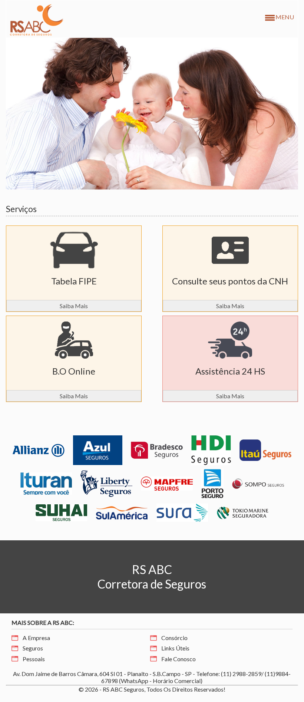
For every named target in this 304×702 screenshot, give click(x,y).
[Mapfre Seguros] (167, 482)
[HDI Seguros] (211, 449)
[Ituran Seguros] (46, 482)
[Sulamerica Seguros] (122, 511)
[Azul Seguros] (97, 449)
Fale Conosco (178, 658)
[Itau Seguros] (265, 449)
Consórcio (174, 637)
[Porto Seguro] (212, 482)
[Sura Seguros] (182, 511)
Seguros (33, 648)
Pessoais (34, 658)
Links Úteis (175, 648)
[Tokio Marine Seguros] (243, 511)
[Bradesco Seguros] (157, 449)
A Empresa (36, 637)
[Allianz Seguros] (39, 449)
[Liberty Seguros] (106, 482)
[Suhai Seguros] (61, 511)
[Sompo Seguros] (258, 482)
